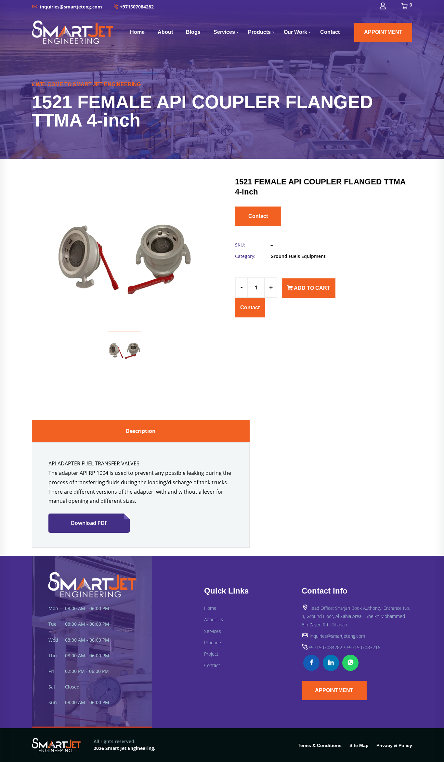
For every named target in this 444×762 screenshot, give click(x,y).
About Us (213, 619)
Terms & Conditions (320, 745)
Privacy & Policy (394, 745)
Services (224, 32)
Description (141, 430)
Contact (330, 32)
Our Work (295, 32)
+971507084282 (137, 7)
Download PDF (89, 523)
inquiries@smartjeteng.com (70, 7)
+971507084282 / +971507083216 (344, 647)
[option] (124, 250)
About (165, 32)
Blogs (193, 32)
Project (211, 654)
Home (137, 32)
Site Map (359, 745)
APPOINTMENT (383, 32)
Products (259, 32)
